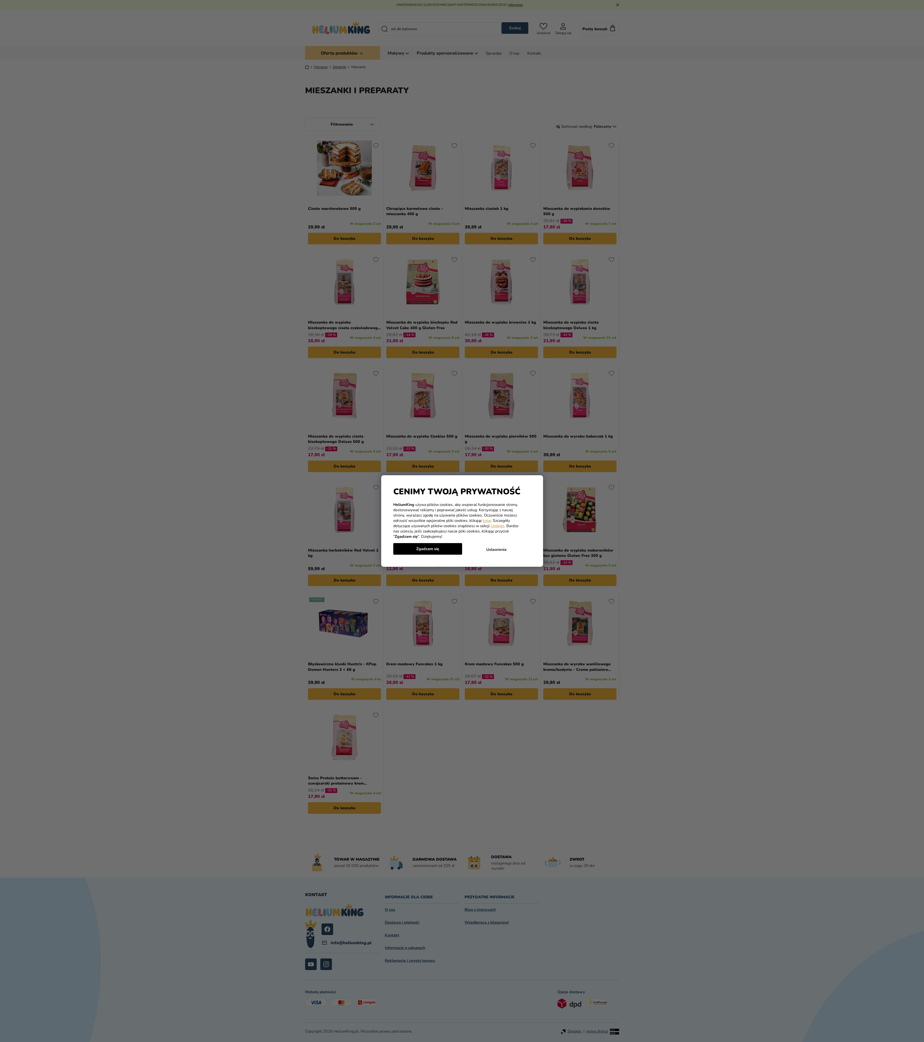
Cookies (497, 526)
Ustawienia (496, 549)
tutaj (487, 520)
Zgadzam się (427, 549)
